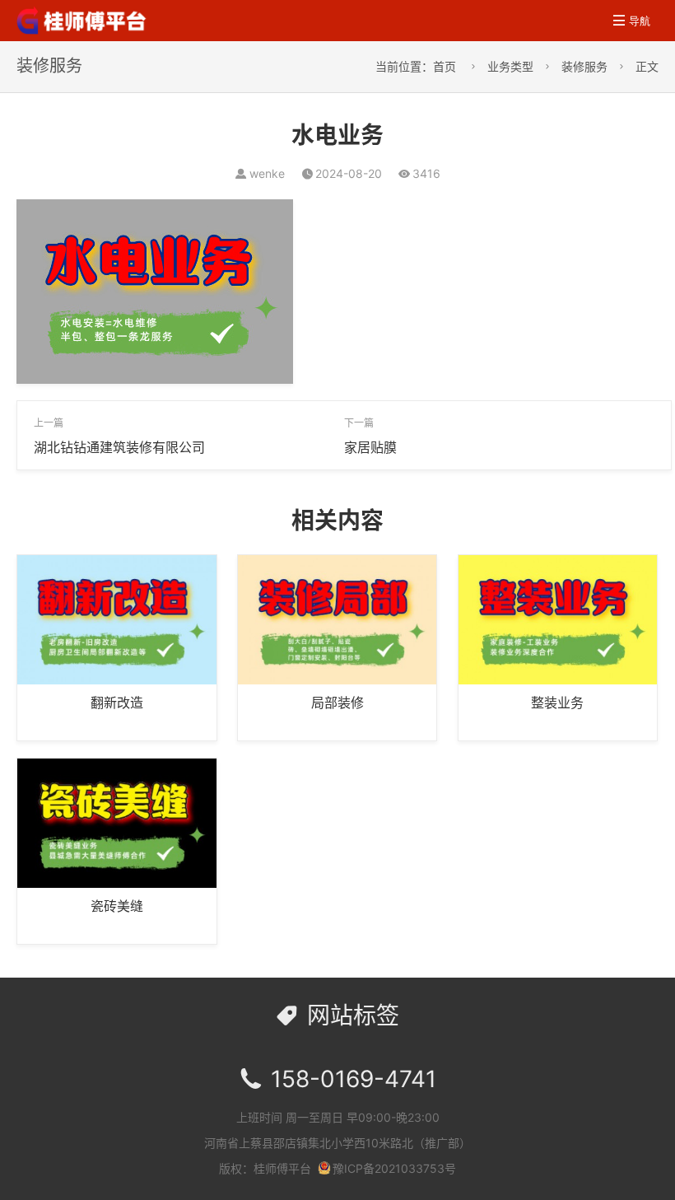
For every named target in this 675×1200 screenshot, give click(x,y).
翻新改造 (117, 702)
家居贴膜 (370, 447)
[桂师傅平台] (83, 19)
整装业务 (557, 702)
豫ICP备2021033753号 (394, 1168)
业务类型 (510, 66)
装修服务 (584, 66)
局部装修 (337, 702)
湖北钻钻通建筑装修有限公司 (119, 447)
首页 (444, 66)
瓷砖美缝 (117, 906)
